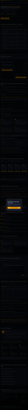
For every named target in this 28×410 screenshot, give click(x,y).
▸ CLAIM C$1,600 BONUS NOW (14, 207)
